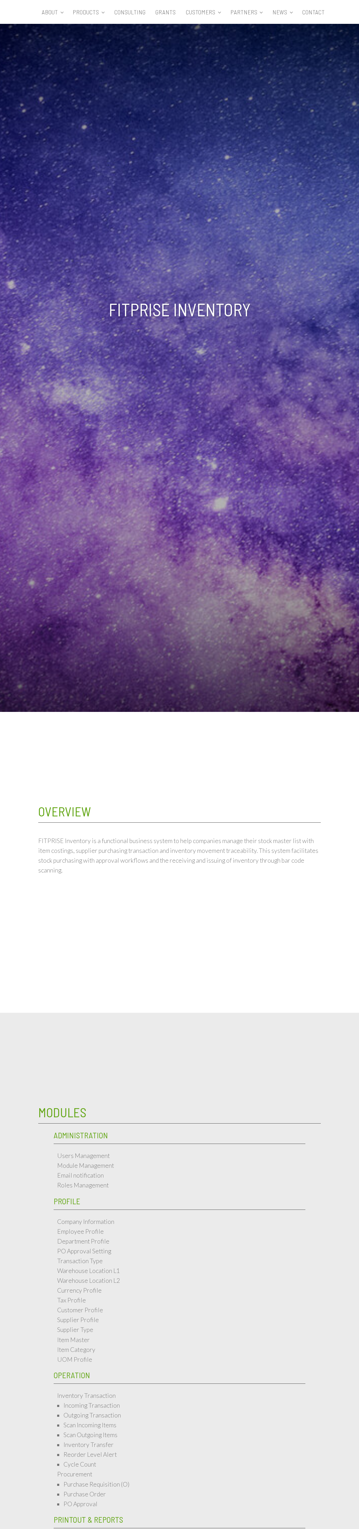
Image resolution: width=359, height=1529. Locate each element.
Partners (244, 11)
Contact (313, 11)
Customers (200, 11)
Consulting (129, 11)
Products (86, 11)
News (279, 11)
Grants (165, 11)
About (50, 11)
